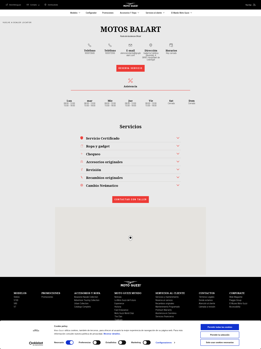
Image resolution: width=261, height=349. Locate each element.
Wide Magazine (235, 297)
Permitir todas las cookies (220, 327)
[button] (130, 238)
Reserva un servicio (164, 300)
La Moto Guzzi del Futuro (125, 300)
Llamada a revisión (207, 306)
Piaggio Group (235, 300)
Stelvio (17, 297)
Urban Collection (81, 303)
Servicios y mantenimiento (167, 297)
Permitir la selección (219, 335)
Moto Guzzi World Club (124, 313)
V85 (15, 303)
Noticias (118, 297)
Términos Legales (206, 297)
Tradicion (118, 319)
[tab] (130, 83)
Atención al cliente (207, 303)
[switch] (97, 342)
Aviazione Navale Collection (86, 297)
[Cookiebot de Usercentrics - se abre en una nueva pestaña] (36, 344)
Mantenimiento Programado (168, 306)
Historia (117, 306)
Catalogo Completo (82, 306)
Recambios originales (165, 303)
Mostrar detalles (112, 334)
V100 (16, 300)
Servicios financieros (165, 316)
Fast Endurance (121, 310)
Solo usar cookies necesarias (220, 342)
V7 (15, 306)
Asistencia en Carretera (166, 313)
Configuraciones (164, 342)
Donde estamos (206, 300)
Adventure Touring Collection (86, 300)
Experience (119, 303)
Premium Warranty (164, 310)
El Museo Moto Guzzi (238, 303)
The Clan (118, 316)
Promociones (47, 297)
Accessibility (234, 306)
